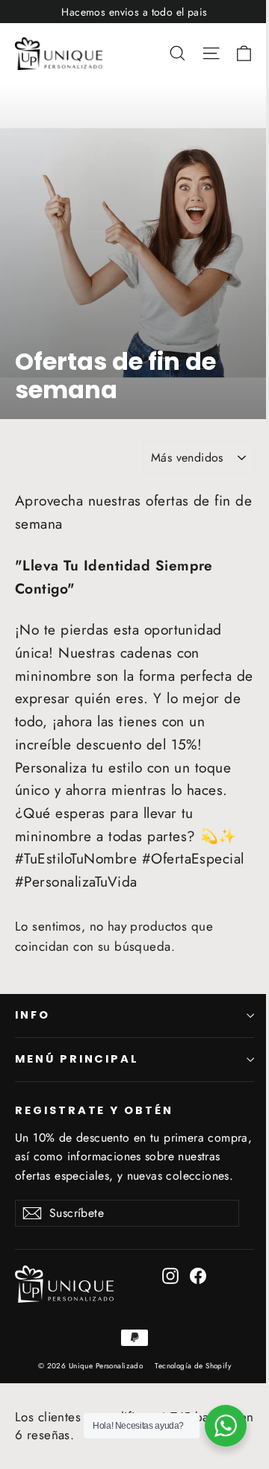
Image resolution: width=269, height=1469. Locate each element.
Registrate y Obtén (94, 1110)
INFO (32, 1014)
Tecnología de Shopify (193, 1365)
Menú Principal (77, 1058)
